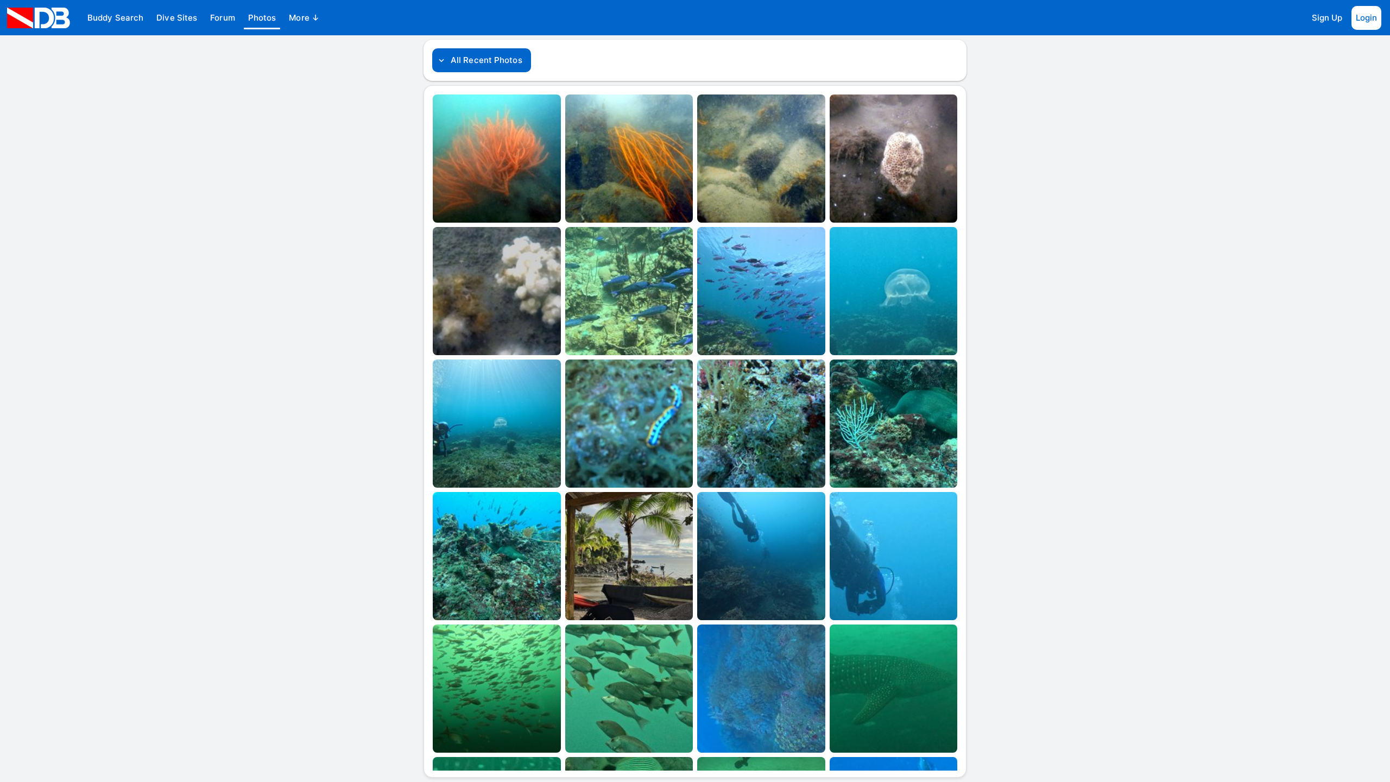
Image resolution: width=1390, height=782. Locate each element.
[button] (115, 18)
